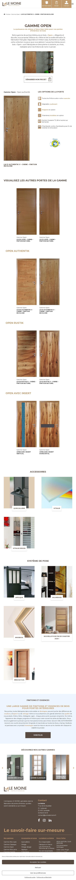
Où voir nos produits (46, 851)
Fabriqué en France (45, 844)
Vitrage (23, 844)
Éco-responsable (44, 842)
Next (73, 767)
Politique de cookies (30, 877)
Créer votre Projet (63, 850)
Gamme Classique (10, 844)
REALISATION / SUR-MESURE (64, 842)
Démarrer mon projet (36, 79)
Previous (2, 767)
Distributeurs (46, 5)
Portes (8, 14)
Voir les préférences (38, 873)
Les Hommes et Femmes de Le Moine (46, 847)
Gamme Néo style (10, 842)
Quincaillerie (25, 842)
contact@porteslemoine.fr (47, 815)
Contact (66, 5)
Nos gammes (8, 838)
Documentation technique (62, 846)
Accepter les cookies (38, 862)
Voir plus (38, 735)
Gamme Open (15, 14)
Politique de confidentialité (44, 877)
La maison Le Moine (46, 838)
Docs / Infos (61, 838)
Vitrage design (26, 847)
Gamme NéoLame (10, 849)
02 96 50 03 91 (43, 813)
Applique (24, 849)
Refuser (38, 867)
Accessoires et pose (29, 838)
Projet (56, 5)
